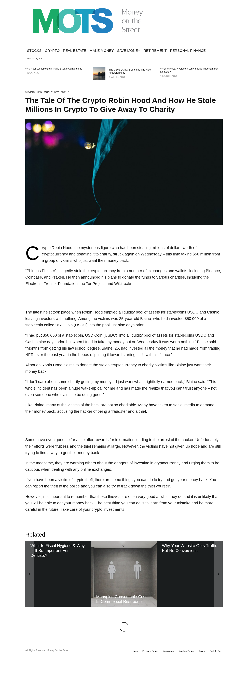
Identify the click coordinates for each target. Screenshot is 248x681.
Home (135, 670)
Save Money (128, 50)
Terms (202, 670)
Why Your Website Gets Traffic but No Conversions (53, 68)
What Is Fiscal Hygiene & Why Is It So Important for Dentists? (189, 70)
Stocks (34, 50)
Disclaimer (169, 670)
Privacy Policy (150, 670)
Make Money (102, 50)
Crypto (52, 50)
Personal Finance (188, 50)
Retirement (155, 50)
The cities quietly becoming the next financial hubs (130, 71)
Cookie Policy (187, 670)
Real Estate (74, 50)
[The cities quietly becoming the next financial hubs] (124, 574)
